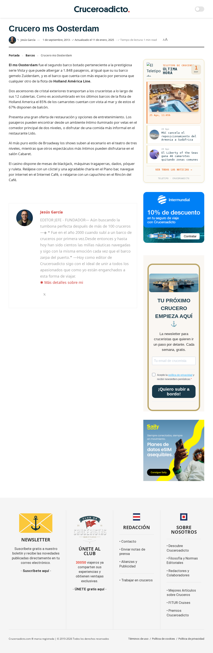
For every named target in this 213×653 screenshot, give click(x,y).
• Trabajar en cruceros (136, 580)
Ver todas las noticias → (173, 169)
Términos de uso (138, 638)
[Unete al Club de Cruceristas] (89, 529)
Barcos (30, 55)
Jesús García (28, 40)
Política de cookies (163, 638)
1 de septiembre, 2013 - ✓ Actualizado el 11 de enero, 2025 (78, 40)
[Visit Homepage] (102, 9)
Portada (14, 55)
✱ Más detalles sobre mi (61, 282)
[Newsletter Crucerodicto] (36, 523)
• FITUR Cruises (178, 603)
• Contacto (127, 541)
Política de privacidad (191, 638)
